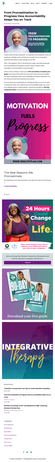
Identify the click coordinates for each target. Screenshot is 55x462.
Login (50, 3)
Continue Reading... (10, 186)
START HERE (25, 3)
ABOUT (17, 3)
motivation (7, 24)
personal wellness (14, 410)
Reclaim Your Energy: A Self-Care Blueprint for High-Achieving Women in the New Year (25, 407)
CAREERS (44, 3)
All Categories (9, 425)
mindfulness (6, 410)
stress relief (8, 446)
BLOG (32, 3)
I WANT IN (27, 262)
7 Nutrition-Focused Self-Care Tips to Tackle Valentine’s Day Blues (27, 388)
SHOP (38, 3)
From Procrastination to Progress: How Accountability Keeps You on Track (24, 16)
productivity (16, 24)
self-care (20, 410)
